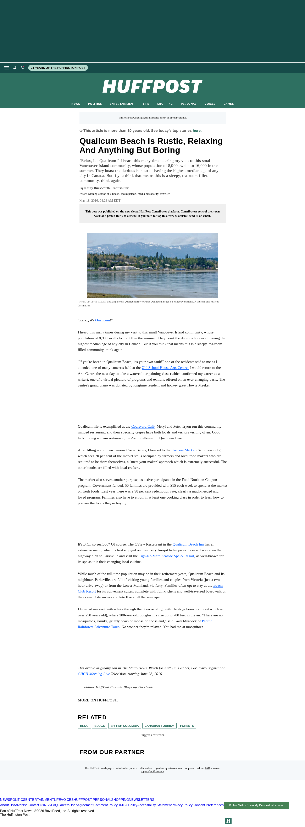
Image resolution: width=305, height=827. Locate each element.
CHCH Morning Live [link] (94, 674)
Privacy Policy (182, 805)
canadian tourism (159, 725)
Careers (64, 805)
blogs (99, 725)
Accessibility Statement (154, 805)
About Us (7, 805)
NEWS (75, 103)
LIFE (146, 103)
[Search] (22, 67)
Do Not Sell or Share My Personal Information (256, 805)
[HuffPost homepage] (53, 796)
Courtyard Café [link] (143, 426)
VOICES (210, 103)
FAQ (207, 768)
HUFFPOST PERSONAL (92, 799)
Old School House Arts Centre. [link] (165, 367)
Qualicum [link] (102, 320)
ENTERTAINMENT (122, 103)
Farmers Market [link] (183, 450)
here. (197, 130)
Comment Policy (105, 805)
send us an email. (200, 215)
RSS (47, 805)
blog (84, 725)
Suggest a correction (153, 735)
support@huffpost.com (152, 771)
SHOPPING (165, 103)
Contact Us (36, 805)
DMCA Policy (127, 805)
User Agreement (81, 805)
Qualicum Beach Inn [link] (188, 544)
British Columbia (125, 725)
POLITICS (95, 103)
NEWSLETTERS (141, 799)
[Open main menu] (6, 67)
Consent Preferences (208, 805)
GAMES (228, 103)
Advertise (21, 805)
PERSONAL (188, 103)
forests (187, 725)
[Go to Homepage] (228, 821)
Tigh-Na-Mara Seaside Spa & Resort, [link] (166, 556)
